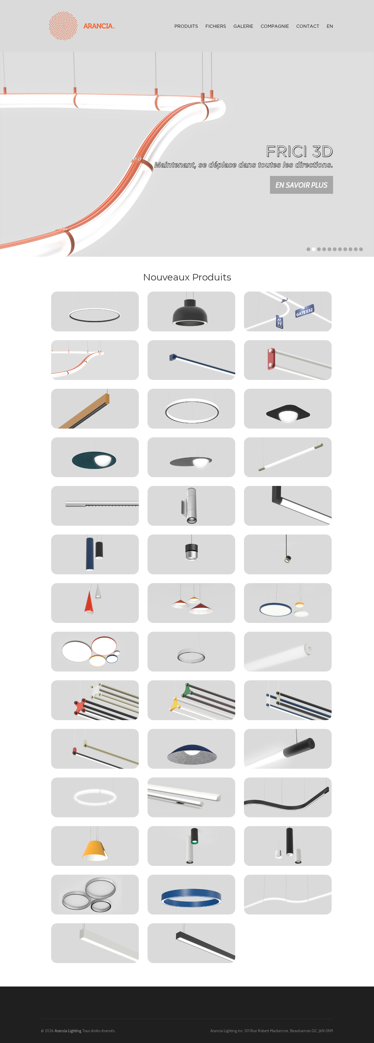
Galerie (243, 26)
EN (330, 26)
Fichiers (215, 26)
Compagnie (275, 26)
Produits (186, 25)
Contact (307, 26)
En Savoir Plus (302, 184)
